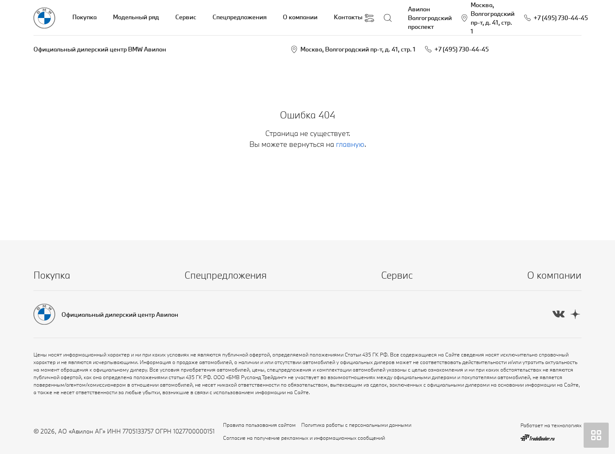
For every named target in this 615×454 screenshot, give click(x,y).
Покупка (84, 17)
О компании (300, 17)
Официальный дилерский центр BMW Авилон (99, 49)
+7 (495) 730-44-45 (461, 49)
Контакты (348, 17)
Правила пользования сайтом (259, 424)
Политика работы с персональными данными (356, 424)
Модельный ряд (136, 17)
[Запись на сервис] (369, 18)
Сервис (185, 17)
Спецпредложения (239, 17)
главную (350, 144)
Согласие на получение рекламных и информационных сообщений (304, 437)
